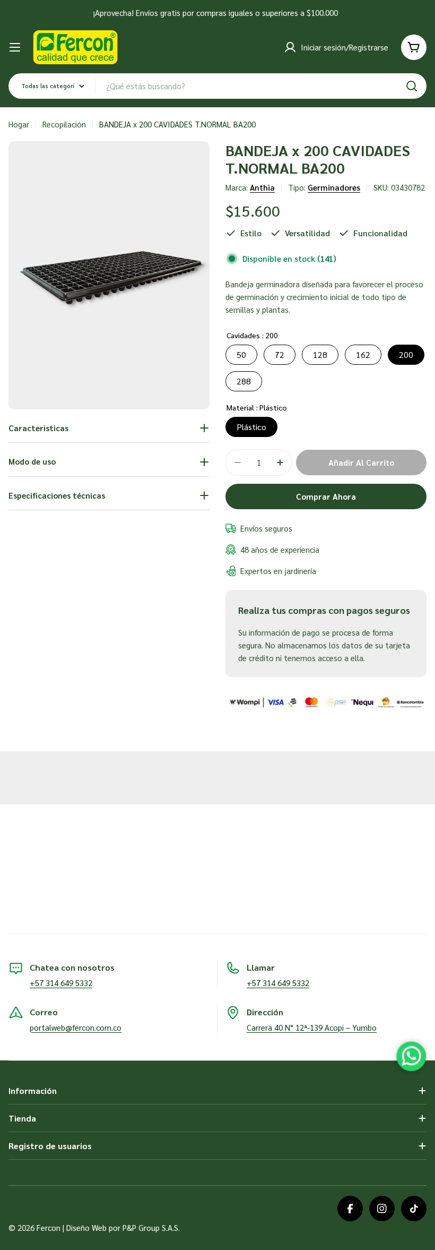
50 (241, 354)
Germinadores (334, 187)
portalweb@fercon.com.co (75, 1027)
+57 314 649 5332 (61, 983)
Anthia (262, 187)
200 (406, 354)
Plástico (251, 426)
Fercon (48, 1227)
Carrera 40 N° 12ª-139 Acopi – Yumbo (312, 1027)
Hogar (18, 124)
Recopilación (64, 124)
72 (279, 354)
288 (244, 381)
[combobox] (217, 86)
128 (320, 354)
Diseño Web (86, 1227)
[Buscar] (411, 86)
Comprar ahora (326, 496)
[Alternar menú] (14, 47)
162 (363, 354)
